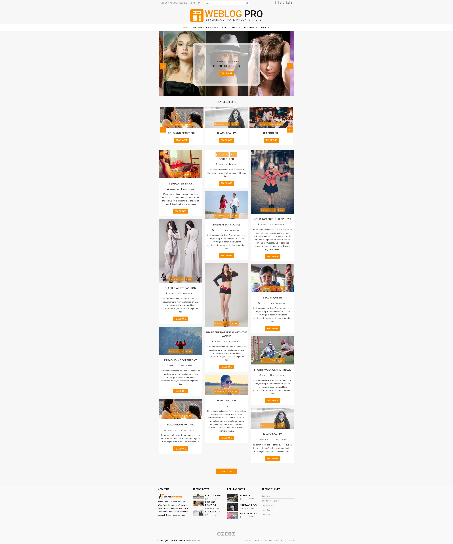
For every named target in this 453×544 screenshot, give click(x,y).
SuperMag (266, 514)
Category (211, 27)
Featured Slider (226, 56)
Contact (235, 27)
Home (186, 27)
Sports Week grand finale (272, 369)
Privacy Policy (280, 540)
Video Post (246, 495)
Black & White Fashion (180, 288)
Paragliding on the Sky (180, 360)
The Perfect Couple (226, 224)
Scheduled (226, 159)
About (223, 27)
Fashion (263, 224)
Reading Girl (226, 133)
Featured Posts (217, 406)
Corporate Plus (268, 505)
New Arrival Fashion (271, 133)
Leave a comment (279, 224)
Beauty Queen (272, 297)
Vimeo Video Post (249, 513)
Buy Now (265, 27)
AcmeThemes (194, 540)
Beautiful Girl (226, 400)
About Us (291, 540)
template (191, 189)
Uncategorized (174, 189)
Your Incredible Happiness (272, 219)
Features (197, 27)
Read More (226, 73)
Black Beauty (181, 133)
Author (236, 61)
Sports (171, 365)
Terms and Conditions (263, 540)
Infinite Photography (270, 500)
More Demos (250, 27)
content (234, 164)
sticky (185, 189)
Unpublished (223, 164)
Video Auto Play (248, 505)
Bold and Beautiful (180, 424)
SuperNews (266, 496)
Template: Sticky (180, 183)
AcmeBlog (266, 510)
